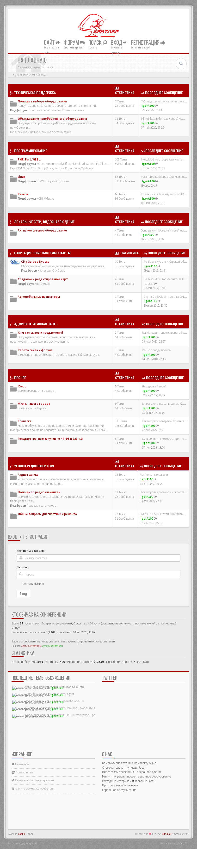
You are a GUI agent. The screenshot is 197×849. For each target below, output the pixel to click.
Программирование (30, 151)
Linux (21, 177)
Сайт (49, 43)
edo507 (149, 284)
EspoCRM (16, 168)
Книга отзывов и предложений (40, 333)
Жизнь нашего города (34, 404)
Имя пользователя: (30, 551)
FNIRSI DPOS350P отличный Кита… (162, 514)
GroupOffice (45, 168)
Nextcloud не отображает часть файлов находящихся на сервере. (68, 708)
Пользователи (25, 772)
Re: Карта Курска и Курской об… (165, 262)
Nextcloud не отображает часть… (163, 159)
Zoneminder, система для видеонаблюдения (54, 701)
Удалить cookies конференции (34, 788)
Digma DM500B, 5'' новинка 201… (165, 297)
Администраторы (31, 645)
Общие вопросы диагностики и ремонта (47, 514)
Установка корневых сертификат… (164, 177)
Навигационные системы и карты (42, 253)
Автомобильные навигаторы (39, 297)
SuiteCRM (92, 164)
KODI (40, 198)
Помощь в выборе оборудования (42, 101)
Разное (23, 194)
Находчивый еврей (154, 386)
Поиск (95, 43)
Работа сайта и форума (35, 350)
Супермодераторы (52, 645)
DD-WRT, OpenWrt (48, 181)
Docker (65, 181)
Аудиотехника (28, 475)
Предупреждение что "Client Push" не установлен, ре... (61, 715)
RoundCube (72, 168)
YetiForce (87, 168)
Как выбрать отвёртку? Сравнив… (164, 421)
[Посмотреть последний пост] (156, 106)
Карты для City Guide (51, 270)
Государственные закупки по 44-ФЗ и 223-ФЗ (50, 439)
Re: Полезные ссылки (154, 475)
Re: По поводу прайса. (156, 350)
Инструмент (42, 284)
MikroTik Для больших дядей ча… (163, 119)
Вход (117, 43)
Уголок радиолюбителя (34, 466)
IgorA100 (148, 106)
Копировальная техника (45, 110)
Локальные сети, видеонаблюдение (44, 222)
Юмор (22, 386)
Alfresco (105, 164)
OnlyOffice (63, 164)
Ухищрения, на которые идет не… (164, 439)
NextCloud (78, 164)
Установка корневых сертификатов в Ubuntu (54, 687)
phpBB (21, 834)
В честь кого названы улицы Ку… (164, 404)
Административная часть (35, 324)
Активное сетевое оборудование (42, 230)
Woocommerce (46, 164)
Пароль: (22, 567)
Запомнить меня (33, 584)
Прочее (20, 378)
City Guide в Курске (35, 262)
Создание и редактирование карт (43, 279)
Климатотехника (73, 110)
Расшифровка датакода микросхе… (163, 492)
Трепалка (24, 421)
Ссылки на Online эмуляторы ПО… (164, 194)
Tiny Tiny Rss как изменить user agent (49, 694)
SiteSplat (166, 834)
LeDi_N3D (142, 662)
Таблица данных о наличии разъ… (164, 101)
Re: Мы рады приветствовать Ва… (164, 333)
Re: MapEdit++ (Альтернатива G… (165, 279)
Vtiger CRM (30, 168)
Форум (72, 43)
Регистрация (145, 43)
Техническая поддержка (35, 93)
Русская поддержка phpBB (22, 843)
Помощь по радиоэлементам (39, 492)
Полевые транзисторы (41, 506)
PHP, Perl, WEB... (29, 159)
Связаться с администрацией (34, 780)
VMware (49, 198)
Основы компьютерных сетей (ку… (164, 230)
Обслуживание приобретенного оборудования (52, 119)
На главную (22, 764)
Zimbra (59, 168)
